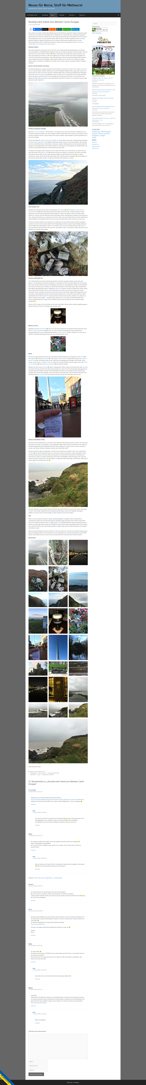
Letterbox (31, 453)
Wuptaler (31, 884)
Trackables (61, 15)
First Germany (61, 210)
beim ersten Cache (78, 210)
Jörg (93, 118)
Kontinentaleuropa (33, 211)
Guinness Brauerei (50, 364)
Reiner (30, 909)
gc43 (35, 771)
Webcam (33, 358)
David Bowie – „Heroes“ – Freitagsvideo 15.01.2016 (41, 774)
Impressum (82, 15)
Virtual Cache (43, 328)
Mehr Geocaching (96, 33)
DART (34, 304)
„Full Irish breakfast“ (39, 131)
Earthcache (46, 358)
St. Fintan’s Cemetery (36, 330)
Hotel (65, 74)
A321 (74, 69)
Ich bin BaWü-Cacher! (32, 15)
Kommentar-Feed (96, 146)
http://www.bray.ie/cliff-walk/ (39, 1002)
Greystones (40, 142)
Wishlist (94, 137)
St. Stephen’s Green (46, 362)
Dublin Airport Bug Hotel (40, 74)
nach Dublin (84, 69)
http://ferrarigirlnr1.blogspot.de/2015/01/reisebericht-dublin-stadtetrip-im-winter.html (54, 799)
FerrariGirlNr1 (32, 790)
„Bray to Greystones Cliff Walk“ (49, 140)
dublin (31, 771)
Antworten (33, 804)
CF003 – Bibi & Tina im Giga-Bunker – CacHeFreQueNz (48, 878)
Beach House (59, 288)
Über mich (71, 15)
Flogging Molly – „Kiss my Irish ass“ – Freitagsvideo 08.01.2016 (44, 773)
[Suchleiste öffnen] (118, 15)
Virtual (82, 356)
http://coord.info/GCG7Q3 (37, 924)
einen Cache (45, 152)
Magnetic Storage (58, 522)
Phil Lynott (62, 332)
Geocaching (45, 15)
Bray (32, 142)
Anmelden (94, 142)
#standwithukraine (5, 1079)
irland (43, 771)
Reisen (52, 15)
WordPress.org (95, 148)
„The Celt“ (42, 374)
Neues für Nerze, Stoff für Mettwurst (56, 5)
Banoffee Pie (45, 296)
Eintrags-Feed (95, 144)
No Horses (45, 367)
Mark (34, 811)
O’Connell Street (61, 358)
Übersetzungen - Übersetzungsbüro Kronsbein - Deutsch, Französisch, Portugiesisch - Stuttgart (101, 133)
